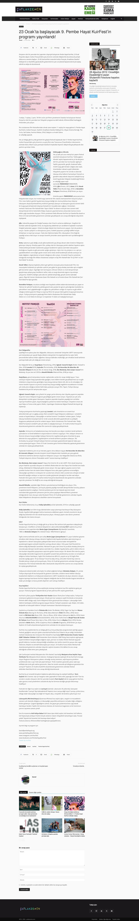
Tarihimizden (54, 19)
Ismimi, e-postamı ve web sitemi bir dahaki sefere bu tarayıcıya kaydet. (44, 885)
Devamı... (93, 96)
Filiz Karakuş (92, 83)
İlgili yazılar (23, 792)
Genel (20, 40)
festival (28, 746)
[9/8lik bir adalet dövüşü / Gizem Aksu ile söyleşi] (52, 803)
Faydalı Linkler (116, 919)
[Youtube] (118, 1)
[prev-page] (20, 840)
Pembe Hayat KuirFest (43, 746)
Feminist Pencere (25, 19)
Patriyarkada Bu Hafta (92, 19)
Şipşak (73, 19)
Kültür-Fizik (35, 19)
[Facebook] (106, 1)
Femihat (80, 19)
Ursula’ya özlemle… (79, 766)
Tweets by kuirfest (25, 740)
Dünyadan (45, 19)
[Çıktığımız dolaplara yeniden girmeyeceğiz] (52, 825)
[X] (115, 1)
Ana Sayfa (21, 24)
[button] (121, 19)
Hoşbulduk (94, 919)
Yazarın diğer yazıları (35, 792)
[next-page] (23, 840)
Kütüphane (105, 19)
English (113, 19)
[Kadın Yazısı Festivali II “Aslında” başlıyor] (29, 825)
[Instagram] (109, 1)
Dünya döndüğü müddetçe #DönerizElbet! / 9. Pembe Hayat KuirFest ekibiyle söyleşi (73, 814)
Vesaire (28, 24)
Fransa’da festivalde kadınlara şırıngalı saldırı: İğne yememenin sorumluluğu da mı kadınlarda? (28, 814)
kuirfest (34, 746)
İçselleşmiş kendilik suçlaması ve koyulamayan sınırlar (33, 767)
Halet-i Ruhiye (65, 19)
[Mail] (112, 1)
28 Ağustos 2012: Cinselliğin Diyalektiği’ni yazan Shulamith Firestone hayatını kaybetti (104, 76)
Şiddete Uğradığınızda (105, 919)
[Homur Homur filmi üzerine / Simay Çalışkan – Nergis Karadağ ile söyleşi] (74, 825)
